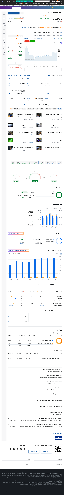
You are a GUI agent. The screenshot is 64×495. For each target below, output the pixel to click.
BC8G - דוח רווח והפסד (54, 250)
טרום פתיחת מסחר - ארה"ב (41, 5)
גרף (58, 32)
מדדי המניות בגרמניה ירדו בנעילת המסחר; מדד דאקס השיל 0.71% (52, 124)
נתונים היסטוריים (49, 35)
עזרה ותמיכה (27, 464)
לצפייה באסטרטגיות (25, 27)
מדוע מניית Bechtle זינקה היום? (26, 132)
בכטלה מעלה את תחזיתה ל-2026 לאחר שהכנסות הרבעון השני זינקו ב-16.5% (53, 148)
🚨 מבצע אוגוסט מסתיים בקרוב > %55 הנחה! (24, 1)
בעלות (54, 35)
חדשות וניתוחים (52, 32)
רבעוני (57, 253)
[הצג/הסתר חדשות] (35, 38)
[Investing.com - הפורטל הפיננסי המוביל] (57, 1)
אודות (29, 459)
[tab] (59, 162)
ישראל (52, 5)
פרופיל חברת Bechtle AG (53, 311)
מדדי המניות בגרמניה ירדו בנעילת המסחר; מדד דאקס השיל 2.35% (24, 148)
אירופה (13, 5)
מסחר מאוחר (34, 5)
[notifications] (5, 1)
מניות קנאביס (20, 5)
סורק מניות (55, 5)
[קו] (58, 38)
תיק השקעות (59, 461)
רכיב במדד (36, 35)
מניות (60, 5)
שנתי (61, 253)
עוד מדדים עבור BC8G (12, 75)
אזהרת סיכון (4, 491)
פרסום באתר (27, 461)
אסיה (4, 5)
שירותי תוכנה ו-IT (11, 313)
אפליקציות (60, 459)
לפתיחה (41, 305)
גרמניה (9, 321)
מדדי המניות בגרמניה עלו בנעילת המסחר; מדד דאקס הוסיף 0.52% (24, 124)
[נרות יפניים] (61, 38)
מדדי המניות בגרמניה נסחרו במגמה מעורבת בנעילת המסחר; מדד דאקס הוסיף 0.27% (24, 116)
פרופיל (58, 35)
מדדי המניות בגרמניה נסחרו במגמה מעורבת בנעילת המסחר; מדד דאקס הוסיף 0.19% (52, 116)
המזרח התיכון (8, 5)
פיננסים (45, 32)
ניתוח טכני (39, 32)
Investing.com (31, 142)
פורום (34, 32)
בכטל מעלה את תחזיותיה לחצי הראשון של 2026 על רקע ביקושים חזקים (52, 139)
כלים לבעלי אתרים (58, 464)
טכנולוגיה (10, 316)
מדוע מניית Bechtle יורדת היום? (55, 132)
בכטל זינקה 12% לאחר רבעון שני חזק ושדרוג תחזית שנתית (25, 139)
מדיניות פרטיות (10, 491)
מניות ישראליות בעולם (27, 5)
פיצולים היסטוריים (42, 35)
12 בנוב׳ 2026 (29, 93)
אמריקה (16, 5)
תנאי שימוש (16, 491)
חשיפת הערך (11, 18)
